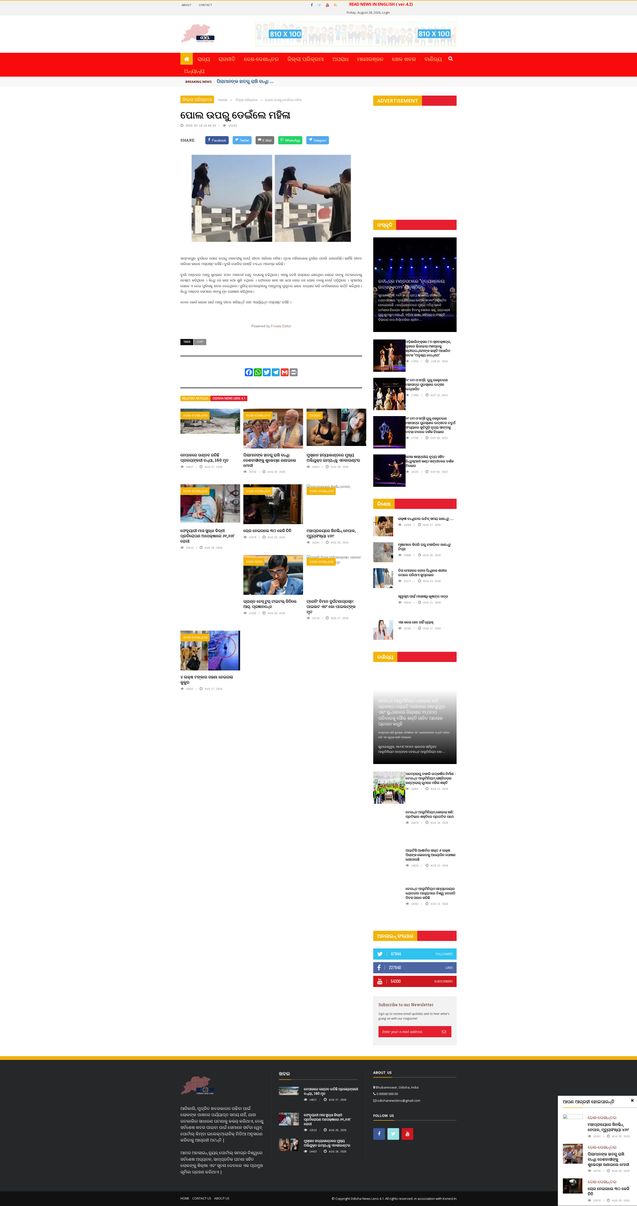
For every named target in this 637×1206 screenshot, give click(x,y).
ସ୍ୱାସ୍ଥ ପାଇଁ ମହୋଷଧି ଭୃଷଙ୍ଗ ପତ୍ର (423, 596)
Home (184, 1198)
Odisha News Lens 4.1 (228, 398)
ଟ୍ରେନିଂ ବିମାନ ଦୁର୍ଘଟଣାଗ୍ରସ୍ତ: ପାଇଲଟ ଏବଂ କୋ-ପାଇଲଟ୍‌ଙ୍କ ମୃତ (331, 606)
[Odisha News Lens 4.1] (197, 1085)
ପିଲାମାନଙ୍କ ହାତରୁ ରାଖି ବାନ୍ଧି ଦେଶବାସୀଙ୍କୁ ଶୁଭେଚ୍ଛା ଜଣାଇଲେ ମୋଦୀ (269, 460)
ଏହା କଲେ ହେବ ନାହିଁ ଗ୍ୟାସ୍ (415, 622)
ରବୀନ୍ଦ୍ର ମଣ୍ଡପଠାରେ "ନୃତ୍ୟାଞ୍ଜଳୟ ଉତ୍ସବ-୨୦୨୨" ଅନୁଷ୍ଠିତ (411, 284)
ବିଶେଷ (384, 503)
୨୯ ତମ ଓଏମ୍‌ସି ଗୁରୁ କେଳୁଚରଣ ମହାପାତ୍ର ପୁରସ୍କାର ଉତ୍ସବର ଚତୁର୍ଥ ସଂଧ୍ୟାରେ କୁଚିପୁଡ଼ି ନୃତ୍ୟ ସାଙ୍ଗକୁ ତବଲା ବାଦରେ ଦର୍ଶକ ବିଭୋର (430, 425)
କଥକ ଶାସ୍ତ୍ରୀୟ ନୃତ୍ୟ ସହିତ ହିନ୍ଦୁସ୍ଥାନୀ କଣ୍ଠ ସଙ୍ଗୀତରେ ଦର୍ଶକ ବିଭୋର (430, 461)
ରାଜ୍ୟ (204, 58)
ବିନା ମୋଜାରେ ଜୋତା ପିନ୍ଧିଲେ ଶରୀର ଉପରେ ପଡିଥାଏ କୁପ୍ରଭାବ (422, 572)
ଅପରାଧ (340, 58)
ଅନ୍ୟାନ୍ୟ (194, 70)
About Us (221, 1198)
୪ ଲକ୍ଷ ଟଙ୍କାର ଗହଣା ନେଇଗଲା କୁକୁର (206, 679)
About (186, 5)
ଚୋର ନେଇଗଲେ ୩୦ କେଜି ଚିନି (267, 530)
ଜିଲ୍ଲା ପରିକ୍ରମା (305, 58)
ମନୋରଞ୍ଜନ (370, 58)
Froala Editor (281, 326)
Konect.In (450, 1198)
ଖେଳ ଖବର (404, 58)
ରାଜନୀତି (226, 58)
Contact (205, 5)
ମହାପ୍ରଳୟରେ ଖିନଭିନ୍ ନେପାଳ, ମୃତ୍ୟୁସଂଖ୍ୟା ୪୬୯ (331, 533)
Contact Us (201, 1198)
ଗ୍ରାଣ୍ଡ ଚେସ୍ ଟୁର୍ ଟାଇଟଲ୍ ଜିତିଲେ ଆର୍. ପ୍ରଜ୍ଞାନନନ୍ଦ (270, 604)
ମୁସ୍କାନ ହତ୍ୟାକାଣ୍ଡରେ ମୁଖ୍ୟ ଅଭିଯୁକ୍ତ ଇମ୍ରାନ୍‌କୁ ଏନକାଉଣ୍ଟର (333, 457)
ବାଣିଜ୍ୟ (433, 58)
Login (386, 12)
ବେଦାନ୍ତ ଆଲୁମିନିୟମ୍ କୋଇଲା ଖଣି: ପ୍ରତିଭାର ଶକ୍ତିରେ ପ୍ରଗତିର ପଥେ (430, 814)
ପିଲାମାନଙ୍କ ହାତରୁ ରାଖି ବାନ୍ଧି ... (245, 81)
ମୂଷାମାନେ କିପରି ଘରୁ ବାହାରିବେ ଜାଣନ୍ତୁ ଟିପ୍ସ (424, 546)
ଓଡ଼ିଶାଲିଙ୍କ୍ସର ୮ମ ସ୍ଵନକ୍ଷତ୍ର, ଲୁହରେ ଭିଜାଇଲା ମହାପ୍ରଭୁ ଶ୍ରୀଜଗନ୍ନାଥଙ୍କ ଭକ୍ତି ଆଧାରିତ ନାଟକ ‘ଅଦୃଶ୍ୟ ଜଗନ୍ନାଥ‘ (428, 348)
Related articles (195, 398)
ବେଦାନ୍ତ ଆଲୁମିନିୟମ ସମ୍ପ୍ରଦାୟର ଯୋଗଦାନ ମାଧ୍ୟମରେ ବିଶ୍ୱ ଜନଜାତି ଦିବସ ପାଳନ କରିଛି (430, 893)
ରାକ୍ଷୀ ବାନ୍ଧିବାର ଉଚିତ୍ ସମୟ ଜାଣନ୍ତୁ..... (426, 518)
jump (200, 341)
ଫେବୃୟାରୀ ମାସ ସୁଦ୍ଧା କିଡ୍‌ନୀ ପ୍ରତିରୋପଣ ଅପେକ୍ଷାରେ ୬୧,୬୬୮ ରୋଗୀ (207, 536)
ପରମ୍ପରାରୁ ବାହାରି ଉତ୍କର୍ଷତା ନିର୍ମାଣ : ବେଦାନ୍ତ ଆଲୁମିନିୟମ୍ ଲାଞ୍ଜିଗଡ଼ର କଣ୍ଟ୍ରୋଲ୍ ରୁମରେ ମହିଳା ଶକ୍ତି (430, 778)
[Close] (632, 1100)
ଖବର (284, 1073)
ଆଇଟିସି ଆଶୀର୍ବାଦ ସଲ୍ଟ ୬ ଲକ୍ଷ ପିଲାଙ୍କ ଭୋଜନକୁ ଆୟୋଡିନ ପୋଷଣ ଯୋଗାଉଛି (431, 855)
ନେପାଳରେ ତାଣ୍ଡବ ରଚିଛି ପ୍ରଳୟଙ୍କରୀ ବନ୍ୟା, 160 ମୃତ (204, 457)
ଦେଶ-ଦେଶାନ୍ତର (261, 58)
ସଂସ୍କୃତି (384, 224)
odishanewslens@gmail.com (398, 1100)
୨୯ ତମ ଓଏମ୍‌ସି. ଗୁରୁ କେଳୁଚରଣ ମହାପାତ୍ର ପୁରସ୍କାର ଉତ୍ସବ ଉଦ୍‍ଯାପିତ (427, 384)
